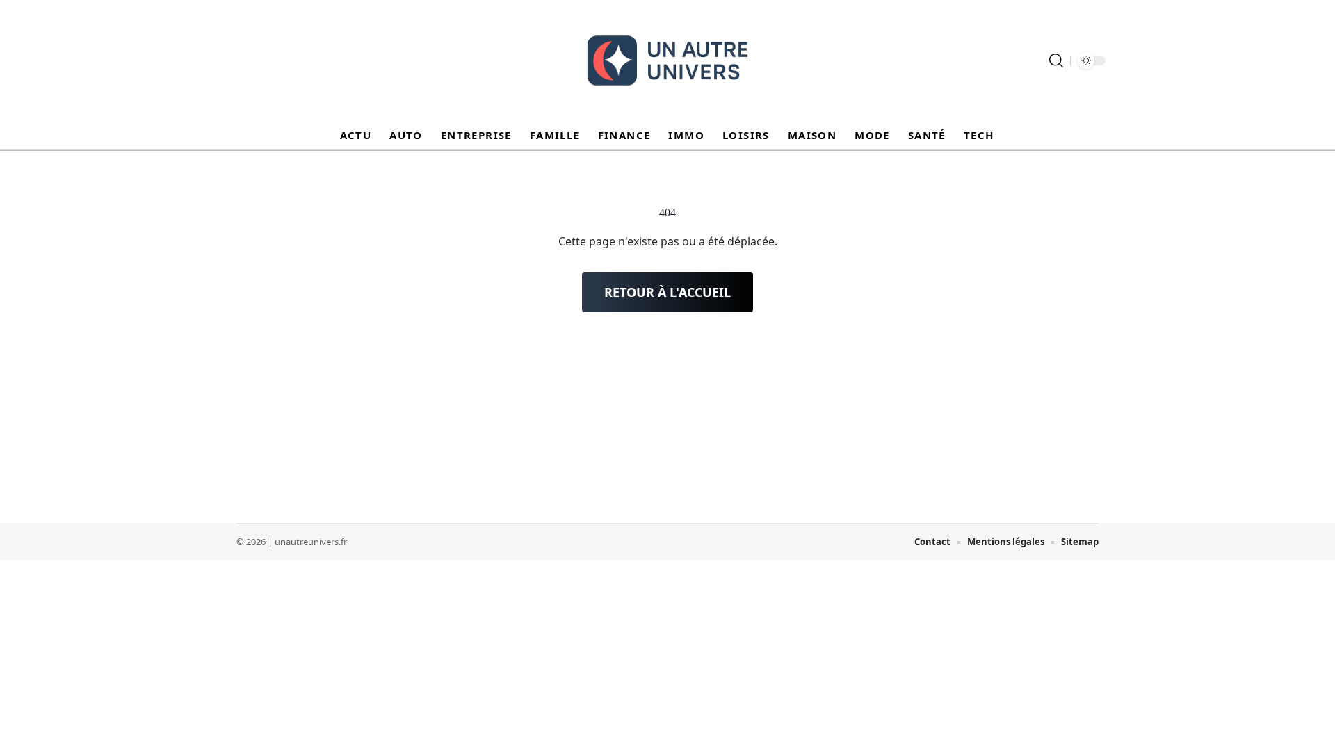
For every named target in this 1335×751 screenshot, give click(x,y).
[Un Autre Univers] (667, 60)
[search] (1056, 60)
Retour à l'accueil (667, 292)
